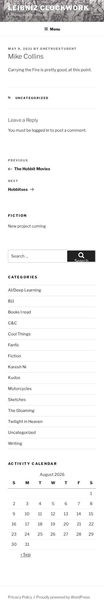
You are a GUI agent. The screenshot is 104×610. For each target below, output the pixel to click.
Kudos (14, 377)
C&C (12, 323)
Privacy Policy (20, 597)
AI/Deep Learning (24, 290)
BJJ (11, 301)
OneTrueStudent (58, 49)
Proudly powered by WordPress (63, 597)
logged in (40, 130)
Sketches (17, 399)
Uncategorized (32, 98)
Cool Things (19, 334)
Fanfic (13, 345)
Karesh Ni (17, 367)
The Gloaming (21, 410)
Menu (55, 29)
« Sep (26, 554)
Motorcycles (20, 388)
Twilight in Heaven (25, 421)
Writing (15, 443)
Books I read (19, 312)
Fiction (14, 356)
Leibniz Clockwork (48, 8)
